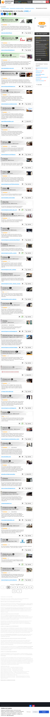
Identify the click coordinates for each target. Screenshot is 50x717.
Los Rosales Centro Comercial (41, 77)
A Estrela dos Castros (8, 351)
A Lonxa (4, 412)
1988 (3, 125)
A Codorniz (5, 288)
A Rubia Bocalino (7, 554)
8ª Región (5, 159)
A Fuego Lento (6, 379)
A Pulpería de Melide (8, 507)
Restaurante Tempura (10, 73)
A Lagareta (5, 395)
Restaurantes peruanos (40, 49)
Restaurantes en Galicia (29, 8)
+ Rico (4, 90)
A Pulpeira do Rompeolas (9, 492)
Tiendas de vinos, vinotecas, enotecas (41, 40)
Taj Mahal (6, 55)
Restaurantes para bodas (40, 51)
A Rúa (4, 540)
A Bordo (4, 228)
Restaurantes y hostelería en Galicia (17, 8)
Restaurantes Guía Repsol (40, 53)
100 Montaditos (6, 108)
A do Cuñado (6, 303)
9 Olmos (4, 172)
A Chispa (4, 257)
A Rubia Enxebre (7, 568)
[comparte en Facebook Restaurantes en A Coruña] (2, 14)
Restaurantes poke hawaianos (41, 47)
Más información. (10, 715)
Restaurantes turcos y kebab (41, 44)
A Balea (4, 188)
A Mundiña (5, 443)
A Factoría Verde (7, 367)
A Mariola (5, 427)
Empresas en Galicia (5, 8)
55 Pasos (5, 142)
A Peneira (5, 478)
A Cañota (5, 244)
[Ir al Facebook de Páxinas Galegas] (30, 706)
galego (19, 1)
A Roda (4, 524)
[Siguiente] (19, 591)
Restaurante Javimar (10, 38)
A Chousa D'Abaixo (7, 274)
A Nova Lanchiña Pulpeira (11, 20)
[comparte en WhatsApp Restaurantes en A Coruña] (10, 14)
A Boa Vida (5, 202)
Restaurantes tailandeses (40, 45)
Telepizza (37, 42)
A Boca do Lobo (6, 214)
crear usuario (24, 2)
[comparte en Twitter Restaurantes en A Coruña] (5, 14)
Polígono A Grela (39, 70)
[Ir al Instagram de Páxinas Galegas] (33, 706)
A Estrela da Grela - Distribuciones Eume (14, 335)
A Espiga (4, 321)
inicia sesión (17, 2)
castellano (16, 1)
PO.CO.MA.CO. (38, 72)
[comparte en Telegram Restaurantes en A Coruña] (7, 14)
